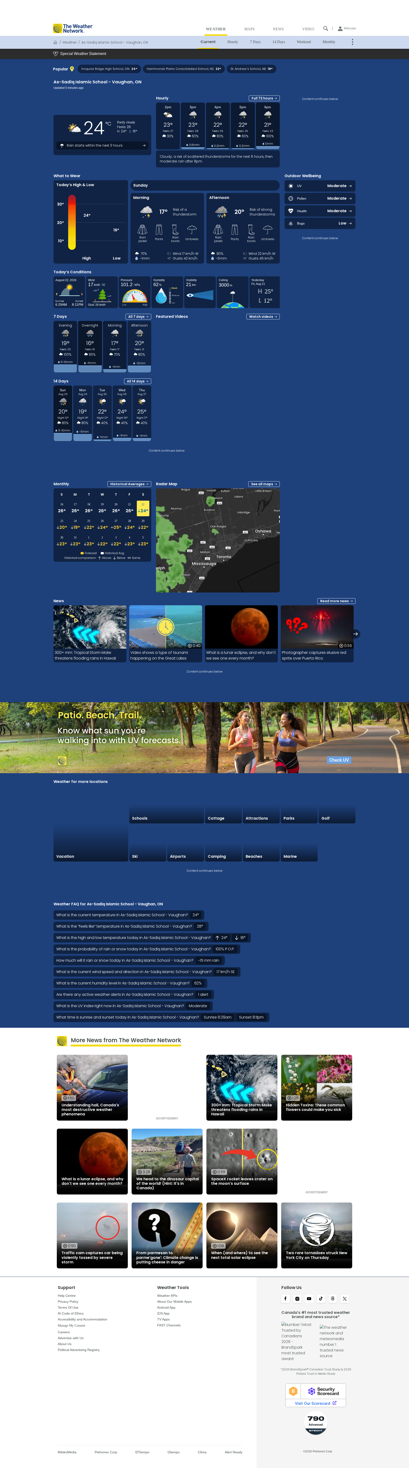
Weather (69, 42)
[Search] (325, 28)
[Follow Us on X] (345, 1299)
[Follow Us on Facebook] (285, 1299)
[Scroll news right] (355, 633)
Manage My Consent (71, 1325)
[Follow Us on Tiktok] (321, 1299)
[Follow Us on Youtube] (309, 1299)
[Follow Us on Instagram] (297, 1299)
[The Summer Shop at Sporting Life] (337, 843)
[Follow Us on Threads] (333, 1299)
